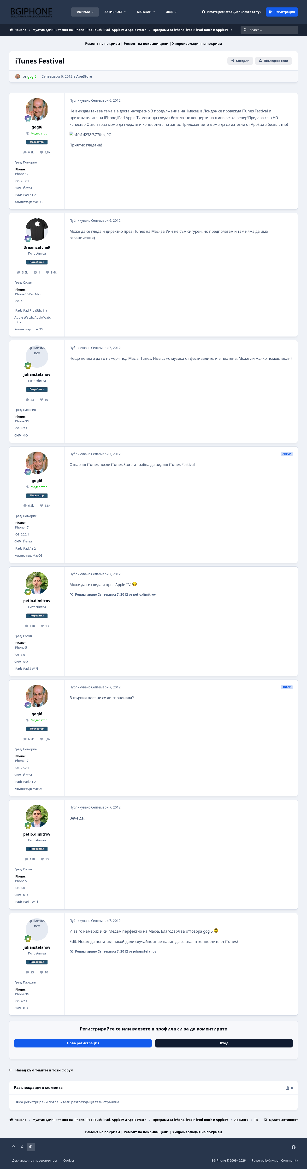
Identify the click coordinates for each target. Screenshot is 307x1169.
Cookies (69, 1160)
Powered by (275, 1160)
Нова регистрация (83, 1043)
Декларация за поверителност (34, 1160)
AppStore (84, 76)
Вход (224, 1043)
